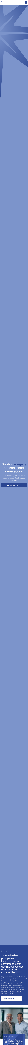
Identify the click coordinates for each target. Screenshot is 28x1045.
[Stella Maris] (5, 2)
